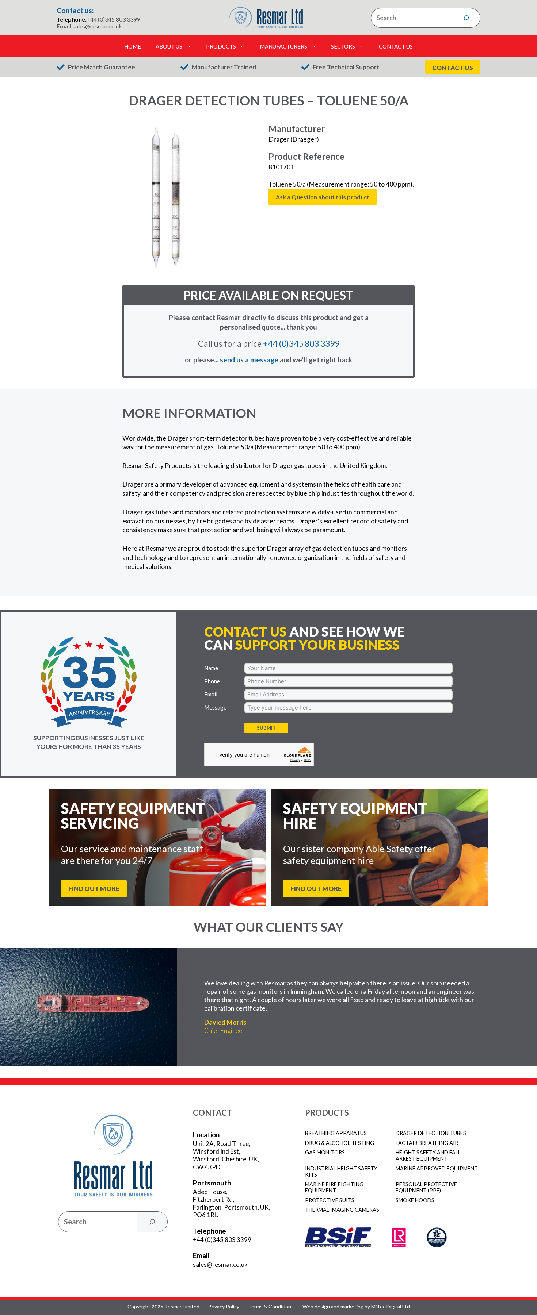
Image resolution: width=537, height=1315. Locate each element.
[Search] (466, 17)
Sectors (343, 46)
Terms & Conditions (271, 1306)
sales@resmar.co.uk (97, 26)
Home (132, 46)
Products (221, 46)
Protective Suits (329, 1200)
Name (211, 668)
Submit (266, 728)
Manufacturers (283, 46)
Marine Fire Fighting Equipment (334, 1187)
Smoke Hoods (415, 1200)
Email (210, 694)
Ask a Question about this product (322, 196)
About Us (169, 46)
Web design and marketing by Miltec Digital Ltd (356, 1306)
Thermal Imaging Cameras (342, 1210)
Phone (212, 681)
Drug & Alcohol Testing (339, 1143)
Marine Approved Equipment (437, 1168)
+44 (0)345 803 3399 (113, 19)
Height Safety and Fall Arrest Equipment (428, 1155)
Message (215, 707)
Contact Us (396, 46)
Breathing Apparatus (336, 1133)
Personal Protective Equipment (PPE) (426, 1187)
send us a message (249, 359)
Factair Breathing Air (427, 1143)
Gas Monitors (325, 1152)
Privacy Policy (223, 1306)
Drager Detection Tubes (431, 1133)
